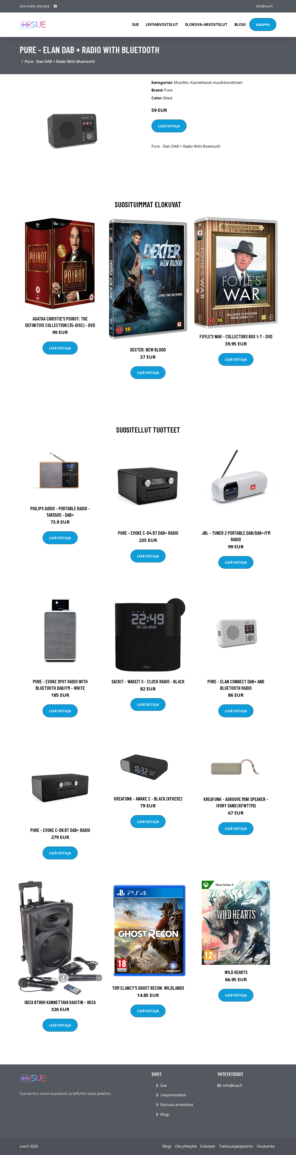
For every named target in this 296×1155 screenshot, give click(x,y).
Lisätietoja (169, 126)
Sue (135, 24)
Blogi (240, 24)
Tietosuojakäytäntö (236, 1146)
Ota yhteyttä (186, 1146)
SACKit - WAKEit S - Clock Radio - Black (148, 681)
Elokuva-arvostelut (206, 24)
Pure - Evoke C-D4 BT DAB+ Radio (148, 533)
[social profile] (55, 6)
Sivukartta (265, 1146)
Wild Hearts (236, 972)
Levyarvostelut (162, 24)
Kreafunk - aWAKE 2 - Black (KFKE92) (148, 798)
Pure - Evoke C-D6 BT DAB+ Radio (60, 830)
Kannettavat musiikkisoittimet (216, 82)
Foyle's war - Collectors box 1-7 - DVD (236, 336)
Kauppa (263, 24)
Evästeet (207, 1146)
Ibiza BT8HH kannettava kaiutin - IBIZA (60, 1002)
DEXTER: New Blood (148, 349)
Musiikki (181, 82)
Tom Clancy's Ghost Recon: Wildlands (148, 988)
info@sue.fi (264, 6)
